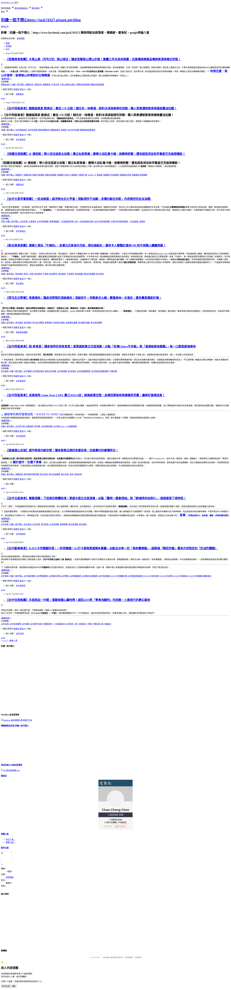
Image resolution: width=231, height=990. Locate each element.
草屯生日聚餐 (38, 323)
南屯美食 (28, 524)
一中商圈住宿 (59, 624)
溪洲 (72, 474)
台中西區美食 (21, 130)
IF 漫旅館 (98, 175)
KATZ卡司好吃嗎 (151, 576)
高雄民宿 (19, 474)
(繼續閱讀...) (6, 79)
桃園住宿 (28, 175)
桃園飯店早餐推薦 (139, 175)
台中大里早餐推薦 (102, 222)
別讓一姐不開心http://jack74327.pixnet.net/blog (41, 20)
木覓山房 (55, 85)
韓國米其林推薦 (97, 85)
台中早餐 (24, 222)
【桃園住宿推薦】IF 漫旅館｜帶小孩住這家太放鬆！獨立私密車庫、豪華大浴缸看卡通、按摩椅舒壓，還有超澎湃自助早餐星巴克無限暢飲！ (95, 153)
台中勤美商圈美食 (136, 576)
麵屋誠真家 (56, 130)
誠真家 (64, 130)
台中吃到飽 (33, 130)
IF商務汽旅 (83, 175)
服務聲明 (138, 957)
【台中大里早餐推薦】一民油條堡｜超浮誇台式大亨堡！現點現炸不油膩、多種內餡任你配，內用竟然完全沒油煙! (78, 198)
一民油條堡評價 (67, 222)
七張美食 (71, 274)
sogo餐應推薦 (71, 426)
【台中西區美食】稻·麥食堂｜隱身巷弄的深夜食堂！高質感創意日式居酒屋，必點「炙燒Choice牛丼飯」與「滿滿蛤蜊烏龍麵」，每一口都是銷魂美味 (101, 346)
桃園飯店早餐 (125, 175)
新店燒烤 (62, 274)
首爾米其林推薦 (83, 85)
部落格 (9, 46)
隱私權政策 (129, 957)
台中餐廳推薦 (76, 576)
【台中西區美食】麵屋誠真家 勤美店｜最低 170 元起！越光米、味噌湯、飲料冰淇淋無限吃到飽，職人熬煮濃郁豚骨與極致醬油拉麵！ (91, 108)
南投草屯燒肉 (59, 323)
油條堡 (142, 222)
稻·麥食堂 (72, 371)
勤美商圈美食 (44, 130)
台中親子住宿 (36, 624)
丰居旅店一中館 (85, 624)
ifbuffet (91, 175)
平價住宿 (96, 624)
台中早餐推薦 (43, 222)
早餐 (3, 222)
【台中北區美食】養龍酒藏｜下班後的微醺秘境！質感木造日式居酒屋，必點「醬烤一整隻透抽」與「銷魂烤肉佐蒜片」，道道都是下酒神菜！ (96, 498)
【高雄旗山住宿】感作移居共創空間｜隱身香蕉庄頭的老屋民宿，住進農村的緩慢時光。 (62, 450)
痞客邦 (16, 89)
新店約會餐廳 (90, 274)
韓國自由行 (6, 85)
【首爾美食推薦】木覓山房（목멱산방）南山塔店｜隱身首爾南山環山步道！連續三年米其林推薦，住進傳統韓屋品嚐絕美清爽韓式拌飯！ (93, 59)
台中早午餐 (20, 426)
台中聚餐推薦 (42, 576)
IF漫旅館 (73, 175)
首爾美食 (20, 94)
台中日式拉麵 (74, 130)
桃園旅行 (19, 175)
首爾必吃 (38, 85)
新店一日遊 (29, 274)
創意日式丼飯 (51, 371)
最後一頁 (13, 640)
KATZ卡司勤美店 (181, 576)
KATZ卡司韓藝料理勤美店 (200, 576)
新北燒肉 (100, 274)
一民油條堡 (134, 222)
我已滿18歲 (6, 986)
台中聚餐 (65, 576)
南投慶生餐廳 (72, 323)
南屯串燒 (83, 524)
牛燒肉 (46, 274)
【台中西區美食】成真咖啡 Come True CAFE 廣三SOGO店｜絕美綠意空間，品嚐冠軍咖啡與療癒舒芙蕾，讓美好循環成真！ (85, 395)
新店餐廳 (79, 274)
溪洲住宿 (78, 474)
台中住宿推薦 (16, 624)
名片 (8, 49)
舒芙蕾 (37, 426)
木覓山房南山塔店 (68, 85)
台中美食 (5, 371)
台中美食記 (21, 140)
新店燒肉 (38, 274)
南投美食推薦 (21, 332)
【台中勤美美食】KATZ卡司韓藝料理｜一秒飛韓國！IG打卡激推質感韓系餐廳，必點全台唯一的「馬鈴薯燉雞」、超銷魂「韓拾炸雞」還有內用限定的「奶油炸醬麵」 (112, 548)
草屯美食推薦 (96, 323)
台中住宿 (5, 624)
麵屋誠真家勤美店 (87, 130)
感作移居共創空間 (32, 474)
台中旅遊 (26, 624)
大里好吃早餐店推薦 (119, 222)
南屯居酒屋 (73, 524)
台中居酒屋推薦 (84, 371)
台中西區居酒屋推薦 (100, 371)
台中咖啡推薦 (47, 426)
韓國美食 (47, 85)
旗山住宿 (65, 474)
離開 (13, 986)
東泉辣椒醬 (54, 222)
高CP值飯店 (106, 624)
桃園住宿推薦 (51, 175)
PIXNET (97, 957)
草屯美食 (19, 323)
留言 (22, 89)
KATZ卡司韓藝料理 (119, 576)
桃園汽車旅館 (38, 175)
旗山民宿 (44, 474)
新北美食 (20, 283)
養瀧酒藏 (64, 524)
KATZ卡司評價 (166, 576)
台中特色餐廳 (104, 576)
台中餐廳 (28, 371)
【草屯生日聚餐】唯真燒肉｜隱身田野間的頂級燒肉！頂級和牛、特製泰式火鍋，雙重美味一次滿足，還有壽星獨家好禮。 (84, 297)
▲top (3, 98)
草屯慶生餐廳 (84, 323)
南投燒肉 (28, 323)
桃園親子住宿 (63, 175)
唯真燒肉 (49, 323)
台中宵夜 (36, 524)
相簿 (8, 43)
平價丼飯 (113, 371)
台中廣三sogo (59, 426)
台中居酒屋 (62, 371)
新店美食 (19, 274)
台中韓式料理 (55, 576)
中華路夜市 (48, 624)
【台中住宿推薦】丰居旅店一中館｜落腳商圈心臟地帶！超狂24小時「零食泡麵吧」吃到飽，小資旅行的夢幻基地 (78, 599)
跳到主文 (5, 27)
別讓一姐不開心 (18, 85)
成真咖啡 (30, 426)
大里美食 (33, 222)
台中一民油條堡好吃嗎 (84, 222)
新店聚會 (53, 274)
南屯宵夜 (45, 524)
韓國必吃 (30, 85)
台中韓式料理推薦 (90, 576)
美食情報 (21, 38)
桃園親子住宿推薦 (111, 175)
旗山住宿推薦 (55, 474)
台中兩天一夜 (72, 624)
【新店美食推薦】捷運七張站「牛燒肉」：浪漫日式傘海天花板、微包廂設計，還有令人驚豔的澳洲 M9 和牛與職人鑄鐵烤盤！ (86, 245)
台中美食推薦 (30, 576)
